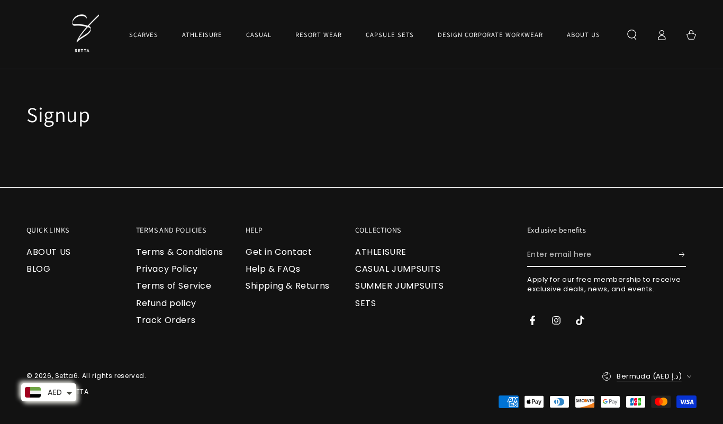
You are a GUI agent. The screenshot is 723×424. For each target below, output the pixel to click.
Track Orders (165, 320)
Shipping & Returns (288, 286)
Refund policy (166, 303)
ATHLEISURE (380, 252)
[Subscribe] (682, 254)
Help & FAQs (273, 269)
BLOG (38, 269)
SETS (365, 303)
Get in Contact (279, 252)
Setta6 (66, 375)
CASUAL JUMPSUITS (398, 269)
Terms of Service (174, 286)
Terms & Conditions (179, 252)
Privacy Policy (166, 269)
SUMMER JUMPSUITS (399, 286)
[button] (632, 35)
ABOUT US (48, 252)
